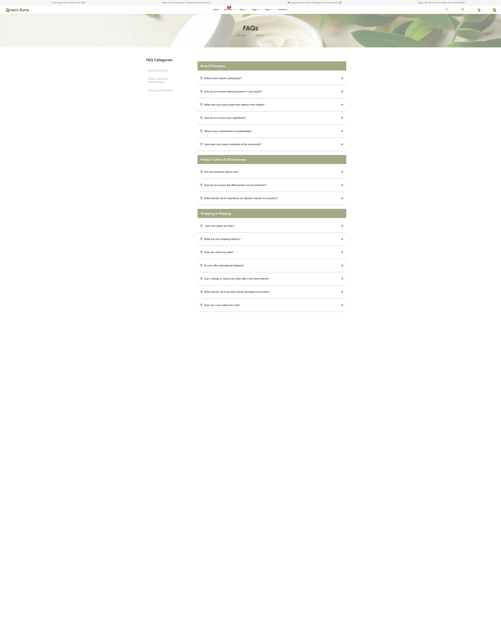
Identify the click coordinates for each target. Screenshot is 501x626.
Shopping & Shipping (160, 90)
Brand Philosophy (158, 70)
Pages (254, 9)
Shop (242, 9)
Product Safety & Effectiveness (158, 80)
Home (216, 9)
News (267, 9)
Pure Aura (228, 8)
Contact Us (282, 9)
